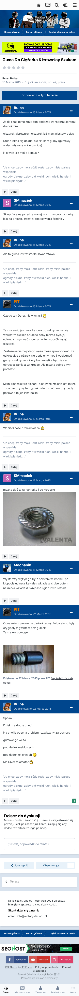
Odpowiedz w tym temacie (39, 95)
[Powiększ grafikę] (45, 315)
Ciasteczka (39, 970)
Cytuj (14, 191)
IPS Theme (11, 967)
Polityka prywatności (47, 967)
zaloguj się (54, 824)
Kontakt (66, 967)
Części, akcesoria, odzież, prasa (45, 82)
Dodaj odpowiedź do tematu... (31, 844)
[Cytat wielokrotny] (5, 192)
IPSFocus (26, 967)
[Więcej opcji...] (72, 111)
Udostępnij (20, 865)
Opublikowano (32, 112)
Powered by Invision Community (39, 977)
